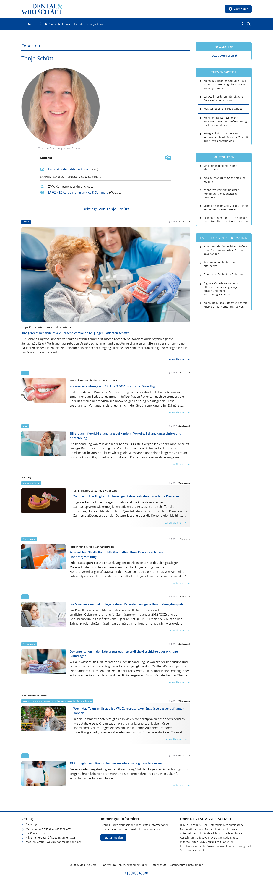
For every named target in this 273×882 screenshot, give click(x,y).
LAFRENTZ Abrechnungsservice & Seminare (78, 192)
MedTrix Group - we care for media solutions (54, 842)
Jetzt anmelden (113, 837)
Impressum (109, 865)
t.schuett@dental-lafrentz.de (68, 169)
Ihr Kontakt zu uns (37, 833)
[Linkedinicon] (145, 872)
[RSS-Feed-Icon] (139, 872)
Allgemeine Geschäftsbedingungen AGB (50, 837)
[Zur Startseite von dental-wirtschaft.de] (42, 8)
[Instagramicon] (133, 872)
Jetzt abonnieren (222, 55)
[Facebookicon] (128, 872)
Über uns (31, 825)
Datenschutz (158, 865)
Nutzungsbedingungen (133, 865)
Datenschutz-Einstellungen (186, 865)
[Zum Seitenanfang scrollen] (266, 875)
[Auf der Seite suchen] (249, 24)
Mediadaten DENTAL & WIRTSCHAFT (48, 829)
